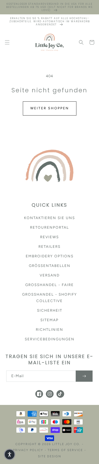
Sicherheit (49, 310)
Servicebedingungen (49, 339)
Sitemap (49, 320)
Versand (50, 275)
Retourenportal (49, 227)
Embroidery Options (50, 256)
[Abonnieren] (84, 376)
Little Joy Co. (66, 444)
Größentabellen (49, 266)
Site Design (49, 456)
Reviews (49, 237)
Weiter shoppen (49, 108)
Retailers (49, 246)
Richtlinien (49, 329)
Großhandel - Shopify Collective (49, 297)
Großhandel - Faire (49, 285)
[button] (7, 42)
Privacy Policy (28, 450)
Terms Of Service (65, 450)
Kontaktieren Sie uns (49, 218)
